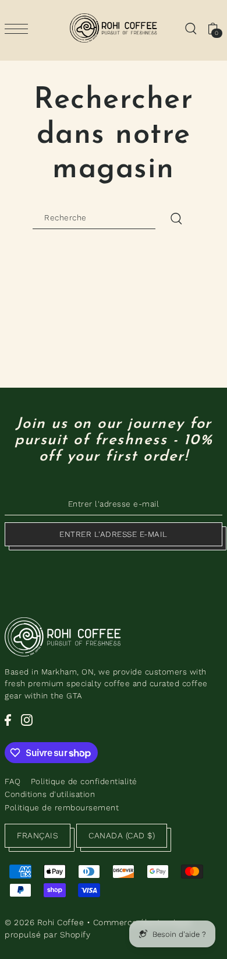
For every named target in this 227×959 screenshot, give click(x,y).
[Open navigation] (19, 28)
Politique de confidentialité (84, 781)
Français (37, 835)
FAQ (13, 781)
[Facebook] (8, 720)
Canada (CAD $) (121, 835)
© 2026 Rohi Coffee (44, 922)
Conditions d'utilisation (50, 794)
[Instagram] (27, 720)
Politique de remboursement (62, 807)
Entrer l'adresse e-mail (113, 534)
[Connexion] (190, 28)
